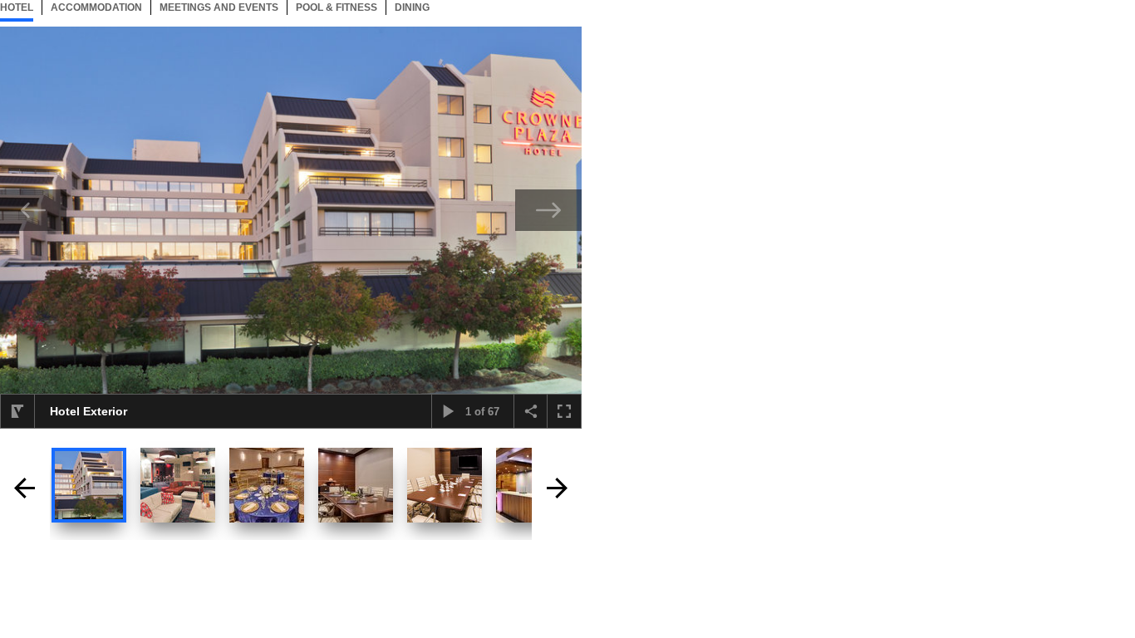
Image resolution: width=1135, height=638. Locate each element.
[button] (17, 411)
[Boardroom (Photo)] (355, 485)
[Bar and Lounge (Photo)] (177, 485)
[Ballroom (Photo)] (266, 485)
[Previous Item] (33, 210)
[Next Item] (548, 210)
